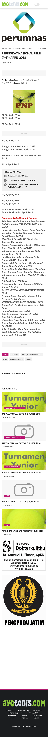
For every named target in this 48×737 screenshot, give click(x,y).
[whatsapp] (13, 367)
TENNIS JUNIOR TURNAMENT (14, 408)
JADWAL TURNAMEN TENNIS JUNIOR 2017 (21, 502)
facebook (12, 715)
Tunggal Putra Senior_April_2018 (18, 146)
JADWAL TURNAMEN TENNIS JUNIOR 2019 (21, 472)
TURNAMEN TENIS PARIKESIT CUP (22, 180)
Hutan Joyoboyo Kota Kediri (16, 311)
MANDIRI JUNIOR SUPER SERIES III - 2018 (22, 302)
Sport (9, 48)
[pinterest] (17, 367)
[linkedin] (21, 367)
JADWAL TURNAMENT (12, 466)
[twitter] (8, 367)
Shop (23, 713)
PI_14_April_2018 (10, 200)
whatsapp (37, 715)
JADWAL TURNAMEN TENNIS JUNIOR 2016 (21, 443)
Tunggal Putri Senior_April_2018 (18, 149)
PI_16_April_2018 (10, 203)
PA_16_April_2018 (11, 140)
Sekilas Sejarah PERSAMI (14, 281)
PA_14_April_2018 (11, 124)
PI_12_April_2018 (10, 194)
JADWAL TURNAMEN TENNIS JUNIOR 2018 (21, 414)
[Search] (42, 4)
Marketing (13, 713)
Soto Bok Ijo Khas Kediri (13, 317)
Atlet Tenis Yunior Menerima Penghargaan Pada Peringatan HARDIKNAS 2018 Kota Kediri (23, 224)
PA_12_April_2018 (11, 118)
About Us (10, 710)
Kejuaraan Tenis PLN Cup (18, 176)
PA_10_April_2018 (11, 115)
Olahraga (14, 354)
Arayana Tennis (31, 726)
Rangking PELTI (16, 359)
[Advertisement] (24, 655)
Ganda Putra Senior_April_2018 (18, 209)
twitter (25, 715)
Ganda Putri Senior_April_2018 (17, 212)
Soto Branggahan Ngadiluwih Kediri (20, 314)
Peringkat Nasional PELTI (32, 354)
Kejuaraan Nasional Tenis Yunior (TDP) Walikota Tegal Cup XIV (23, 185)
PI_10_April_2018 (10, 164)
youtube (37, 718)
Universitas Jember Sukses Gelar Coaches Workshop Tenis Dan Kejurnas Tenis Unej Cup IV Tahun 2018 (23, 233)
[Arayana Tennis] (15, 6)
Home (4, 48)
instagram (24, 718)
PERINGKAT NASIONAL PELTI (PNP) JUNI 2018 (22, 531)
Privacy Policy (23, 710)
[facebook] (4, 367)
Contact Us (34, 713)
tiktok (11, 718)
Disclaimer (37, 710)
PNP (9, 83)
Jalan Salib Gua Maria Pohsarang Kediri (21, 329)
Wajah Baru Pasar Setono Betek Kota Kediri (23, 320)
